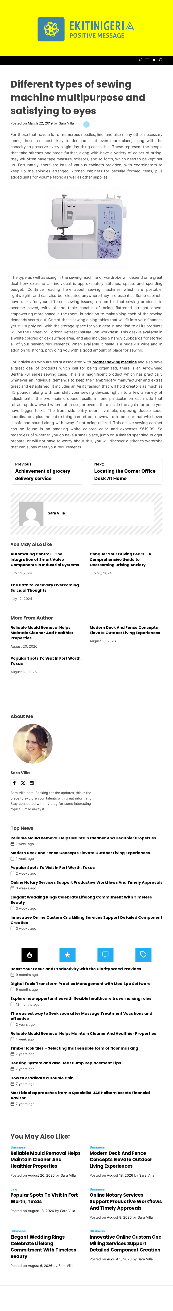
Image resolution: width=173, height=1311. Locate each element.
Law (14, 1189)
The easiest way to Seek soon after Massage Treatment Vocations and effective (81, 1016)
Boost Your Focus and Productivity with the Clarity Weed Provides (76, 968)
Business (18, 1147)
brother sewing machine (114, 362)
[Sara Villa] (31, 514)
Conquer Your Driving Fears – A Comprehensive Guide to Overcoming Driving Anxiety (120, 559)
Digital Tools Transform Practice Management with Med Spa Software (81, 983)
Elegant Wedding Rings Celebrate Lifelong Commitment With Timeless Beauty (43, 1247)
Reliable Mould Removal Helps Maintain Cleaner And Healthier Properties (42, 633)
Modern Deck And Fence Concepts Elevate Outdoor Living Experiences (125, 630)
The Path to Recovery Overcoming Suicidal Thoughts (45, 587)
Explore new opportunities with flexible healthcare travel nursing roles (81, 998)
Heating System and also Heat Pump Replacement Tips (66, 1063)
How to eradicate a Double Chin (42, 1078)
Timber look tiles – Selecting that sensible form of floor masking (74, 1048)
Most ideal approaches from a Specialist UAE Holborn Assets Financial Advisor (80, 1095)
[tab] (29, 955)
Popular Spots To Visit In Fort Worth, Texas (46, 661)
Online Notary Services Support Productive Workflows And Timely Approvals (86, 882)
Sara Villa (66, 123)
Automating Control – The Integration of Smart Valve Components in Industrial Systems (45, 559)
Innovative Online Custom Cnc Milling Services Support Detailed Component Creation (86, 920)
